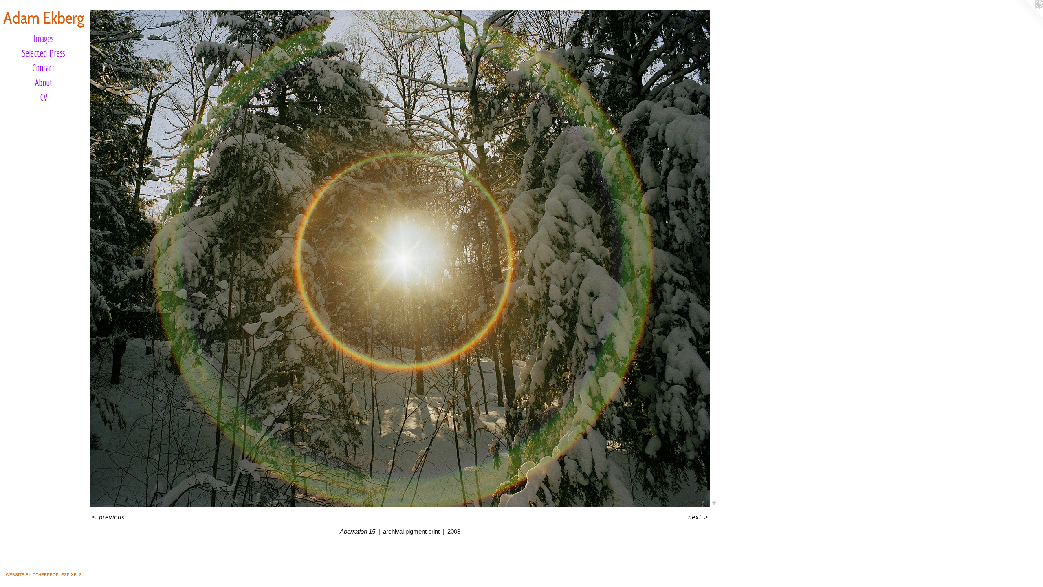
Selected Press (43, 53)
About (44, 82)
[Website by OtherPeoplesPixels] (1026, 16)
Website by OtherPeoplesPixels (44, 574)
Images (43, 38)
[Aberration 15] (400, 258)
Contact (43, 67)
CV (44, 97)
